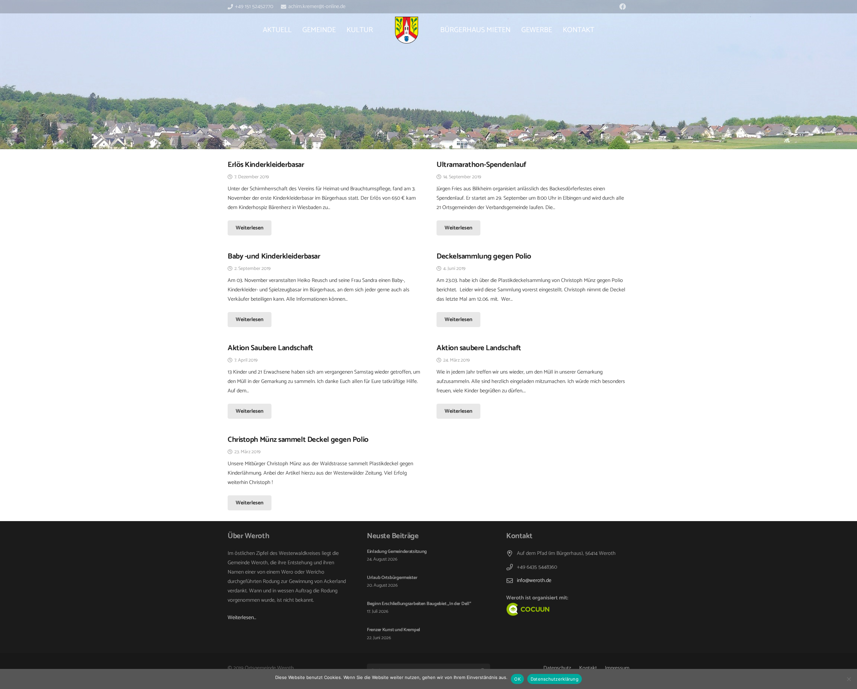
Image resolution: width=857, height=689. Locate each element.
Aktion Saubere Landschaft (270, 348)
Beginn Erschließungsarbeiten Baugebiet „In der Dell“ (419, 604)
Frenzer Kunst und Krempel (393, 630)
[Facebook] (622, 6)
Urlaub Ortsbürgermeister (392, 578)
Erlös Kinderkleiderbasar (266, 165)
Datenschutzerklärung (554, 679)
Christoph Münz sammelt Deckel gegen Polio (298, 439)
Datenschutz (557, 668)
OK (517, 679)
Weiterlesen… (242, 617)
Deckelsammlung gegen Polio (484, 256)
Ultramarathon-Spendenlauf (481, 165)
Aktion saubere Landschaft (479, 348)
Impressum (617, 668)
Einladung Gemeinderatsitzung (397, 552)
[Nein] (848, 679)
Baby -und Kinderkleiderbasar (274, 256)
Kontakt (588, 668)
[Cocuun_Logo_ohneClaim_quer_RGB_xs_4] (543, 609)
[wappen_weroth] (406, 30)
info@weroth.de (534, 580)
